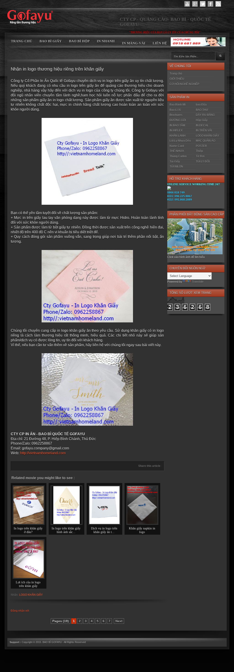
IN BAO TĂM (177, 125)
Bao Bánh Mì (178, 104)
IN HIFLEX (176, 130)
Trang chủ (176, 73)
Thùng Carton (178, 156)
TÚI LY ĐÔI (203, 161)
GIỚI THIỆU (177, 78)
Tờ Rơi (200, 156)
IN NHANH (106, 41)
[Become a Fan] (210, 4)
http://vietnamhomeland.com (43, 453)
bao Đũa (201, 104)
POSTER (201, 146)
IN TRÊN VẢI (204, 130)
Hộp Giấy (201, 120)
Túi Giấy (175, 161)
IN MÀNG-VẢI (133, 43)
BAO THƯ (202, 110)
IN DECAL (202, 125)
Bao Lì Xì (175, 110)
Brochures (176, 115)
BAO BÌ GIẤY (51, 41)
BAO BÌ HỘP (79, 41)
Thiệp (199, 151)
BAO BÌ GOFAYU (52, 642)
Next (118, 621)
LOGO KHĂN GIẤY (31, 594)
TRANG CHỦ (21, 41)
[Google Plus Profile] (195, 4)
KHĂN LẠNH (178, 135)
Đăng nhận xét (20, 610)
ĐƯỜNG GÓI (178, 120)
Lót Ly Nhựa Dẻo (180, 140)
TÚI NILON (176, 166)
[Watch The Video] (187, 4)
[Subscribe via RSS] (218, 4)
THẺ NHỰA (177, 151)
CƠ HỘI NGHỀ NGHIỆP (184, 84)
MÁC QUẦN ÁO (205, 140)
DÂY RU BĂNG (205, 115)
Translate (198, 281)
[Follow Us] (202, 4)
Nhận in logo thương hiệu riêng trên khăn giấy (57, 69)
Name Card (177, 146)
